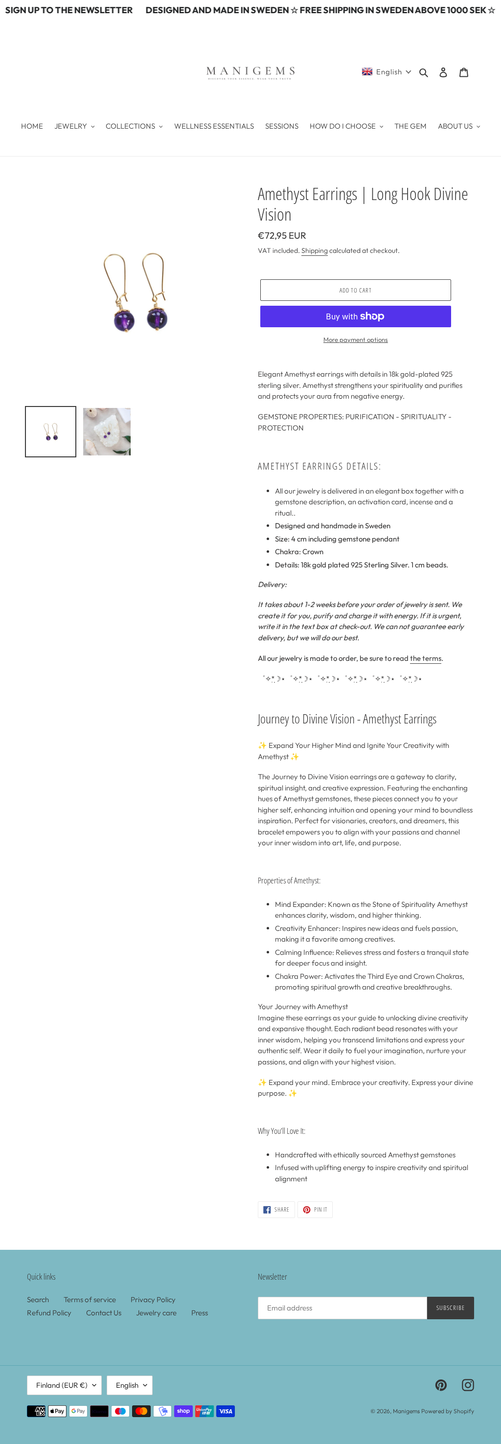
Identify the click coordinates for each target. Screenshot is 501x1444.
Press (199, 1312)
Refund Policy (49, 1312)
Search (38, 1299)
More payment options (355, 339)
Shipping (314, 250)
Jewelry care (156, 1312)
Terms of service (90, 1299)
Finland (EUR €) (62, 1385)
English (127, 1385)
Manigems (406, 1411)
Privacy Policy (153, 1299)
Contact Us (103, 1312)
